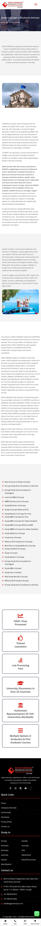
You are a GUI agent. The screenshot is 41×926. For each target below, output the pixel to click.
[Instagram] (15, 788)
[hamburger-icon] (35, 4)
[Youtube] (25, 788)
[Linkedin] (20, 788)
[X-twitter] (30, 788)
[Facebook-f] (10, 788)
